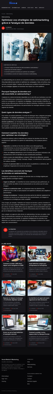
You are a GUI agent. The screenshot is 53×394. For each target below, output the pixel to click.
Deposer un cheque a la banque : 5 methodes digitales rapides (13, 299)
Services (41, 7)
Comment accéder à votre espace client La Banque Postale (39, 333)
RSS (28, 384)
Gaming (24, 7)
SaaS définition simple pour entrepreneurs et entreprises (38, 264)
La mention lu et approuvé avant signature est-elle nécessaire (39, 299)
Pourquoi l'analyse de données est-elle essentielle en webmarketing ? (21, 67)
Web (36, 7)
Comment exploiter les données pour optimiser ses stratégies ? (20, 71)
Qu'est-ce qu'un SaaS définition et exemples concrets (13, 333)
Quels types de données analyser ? (13, 69)
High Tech (30, 7)
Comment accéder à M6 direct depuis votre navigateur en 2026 (13, 264)
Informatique (16, 7)
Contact (29, 378)
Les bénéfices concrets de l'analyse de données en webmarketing (21, 73)
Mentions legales (32, 381)
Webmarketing (6, 7)
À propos (29, 376)
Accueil (3, 13)
